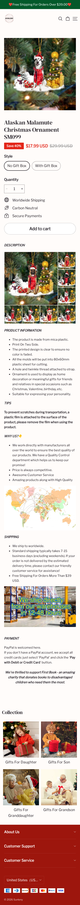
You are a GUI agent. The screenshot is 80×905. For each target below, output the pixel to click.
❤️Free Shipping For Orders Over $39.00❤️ (40, 4)
